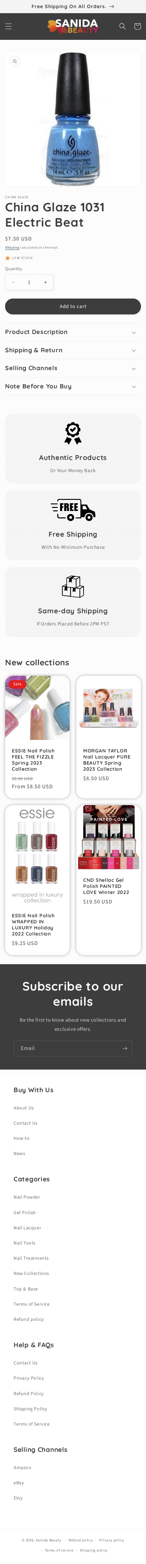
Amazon (23, 1467)
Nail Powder (27, 1197)
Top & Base (26, 1289)
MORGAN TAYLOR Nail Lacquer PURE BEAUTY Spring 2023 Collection (106, 760)
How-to (22, 1138)
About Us (24, 1108)
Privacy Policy (29, 1378)
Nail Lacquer (27, 1228)
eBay (19, 1483)
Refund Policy (29, 1393)
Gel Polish (25, 1212)
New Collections (31, 1273)
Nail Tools (25, 1243)
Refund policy (29, 1319)
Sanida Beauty (48, 1539)
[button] (8, 26)
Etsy (18, 1498)
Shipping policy (94, 1550)
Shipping (12, 247)
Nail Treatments (31, 1258)
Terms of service (59, 1550)
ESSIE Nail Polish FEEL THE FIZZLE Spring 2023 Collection (33, 760)
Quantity (13, 269)
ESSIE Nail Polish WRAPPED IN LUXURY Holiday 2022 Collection (33, 925)
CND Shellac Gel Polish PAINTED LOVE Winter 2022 (106, 886)
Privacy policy (111, 1540)
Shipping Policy (31, 1409)
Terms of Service (32, 1304)
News (19, 1153)
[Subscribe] (124, 1048)
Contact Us (26, 1123)
